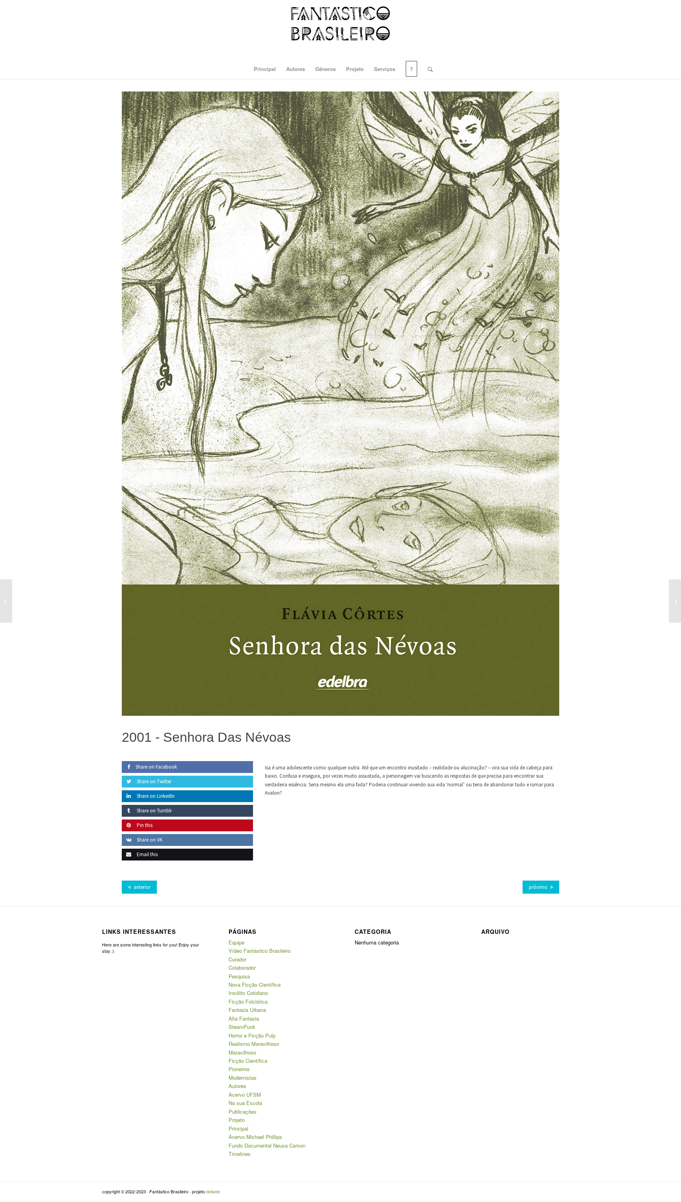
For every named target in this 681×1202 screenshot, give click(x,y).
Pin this (144, 825)
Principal (238, 1128)
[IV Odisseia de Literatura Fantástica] (675, 601)
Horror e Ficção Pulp (252, 1035)
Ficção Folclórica (248, 1001)
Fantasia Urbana (247, 1009)
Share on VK (149, 839)
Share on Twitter (153, 781)
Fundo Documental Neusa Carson (267, 1145)
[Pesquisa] (427, 69)
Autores (237, 1086)
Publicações (243, 1111)
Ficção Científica (248, 1060)
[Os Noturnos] (6, 601)
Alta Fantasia (244, 1018)
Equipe (236, 942)
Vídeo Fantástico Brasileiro (259, 950)
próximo (538, 887)
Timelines (240, 1153)
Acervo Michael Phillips (255, 1136)
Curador (237, 959)
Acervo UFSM (245, 1094)
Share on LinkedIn (155, 796)
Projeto (237, 1120)
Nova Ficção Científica (255, 984)
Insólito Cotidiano (248, 993)
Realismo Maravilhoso (254, 1043)
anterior (142, 887)
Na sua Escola (245, 1103)
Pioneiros (239, 1069)
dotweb (213, 1191)
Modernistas (243, 1077)
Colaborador (242, 967)
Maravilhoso (242, 1052)
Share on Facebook (156, 766)
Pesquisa (239, 976)
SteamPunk (242, 1026)
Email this (147, 854)
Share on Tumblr (154, 810)
